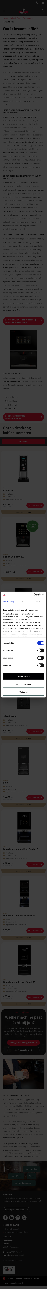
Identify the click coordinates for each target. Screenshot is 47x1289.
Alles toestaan (24, 676)
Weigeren (23, 692)
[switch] (40, 650)
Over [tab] (39, 601)
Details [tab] (24, 601)
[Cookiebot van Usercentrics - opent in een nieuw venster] (33, 594)
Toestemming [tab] (8, 601)
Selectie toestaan (23, 684)
